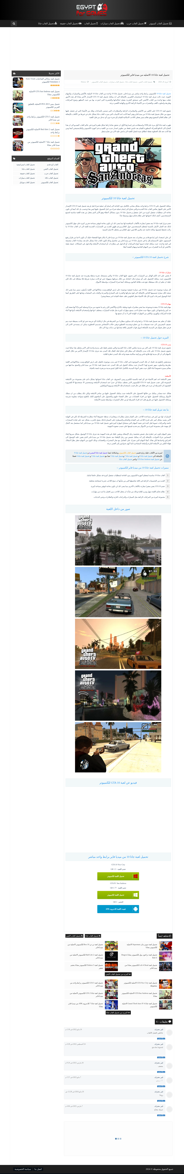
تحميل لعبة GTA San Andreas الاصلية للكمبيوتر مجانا (139, 994)
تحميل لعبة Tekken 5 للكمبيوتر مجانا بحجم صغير (87, 966)
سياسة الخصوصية (23, 1169)
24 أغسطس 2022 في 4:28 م (75, 1044)
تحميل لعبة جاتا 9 (80, 453)
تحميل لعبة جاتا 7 (131, 456)
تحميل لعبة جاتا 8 (146, 456)
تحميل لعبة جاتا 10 (164, 94)
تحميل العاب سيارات (116, 82)
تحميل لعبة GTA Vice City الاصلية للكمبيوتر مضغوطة (140, 984)
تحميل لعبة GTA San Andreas (148, 459)
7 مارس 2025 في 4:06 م (74, 1106)
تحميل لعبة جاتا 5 (97, 456)
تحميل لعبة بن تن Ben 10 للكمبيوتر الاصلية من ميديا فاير (85, 945)
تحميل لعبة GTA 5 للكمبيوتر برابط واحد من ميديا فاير (86, 984)
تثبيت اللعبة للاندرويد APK (116, 909)
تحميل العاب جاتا (131, 82)
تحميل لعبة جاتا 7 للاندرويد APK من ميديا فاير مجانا (85, 1004)
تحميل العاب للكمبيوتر (100, 82)
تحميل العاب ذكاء (51, 178)
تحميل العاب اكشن (145, 82)
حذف (159, 1039)
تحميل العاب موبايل (27, 182)
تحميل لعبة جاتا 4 (83, 456)
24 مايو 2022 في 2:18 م (73, 1029)
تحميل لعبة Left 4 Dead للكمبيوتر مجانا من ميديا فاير (141, 966)
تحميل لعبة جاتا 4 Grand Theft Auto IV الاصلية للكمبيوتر (139, 1004)
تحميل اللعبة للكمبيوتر (115, 876)
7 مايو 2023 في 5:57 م (73, 1077)
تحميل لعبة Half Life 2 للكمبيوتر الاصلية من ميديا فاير (86, 956)
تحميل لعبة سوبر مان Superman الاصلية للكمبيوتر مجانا (142, 945)
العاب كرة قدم (52, 165)
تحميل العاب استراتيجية (26, 165)
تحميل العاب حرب (51, 173)
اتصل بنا (38, 1169)
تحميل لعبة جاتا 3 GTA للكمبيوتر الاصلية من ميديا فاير (86, 994)
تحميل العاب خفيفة (27, 173)
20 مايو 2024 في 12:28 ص (74, 1092)
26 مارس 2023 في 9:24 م (74, 1063)
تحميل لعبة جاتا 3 (116, 456)
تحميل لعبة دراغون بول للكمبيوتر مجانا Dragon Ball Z (139, 956)
